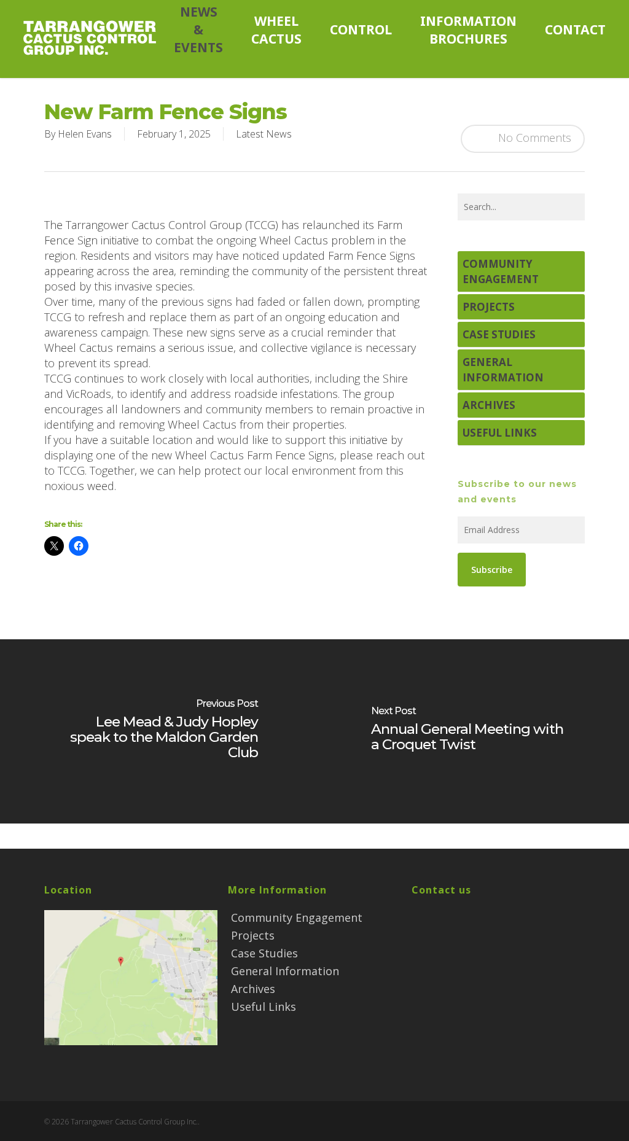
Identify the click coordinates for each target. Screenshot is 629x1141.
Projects (489, 307)
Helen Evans (85, 134)
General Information (503, 369)
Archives (489, 405)
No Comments (533, 137)
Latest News (264, 134)
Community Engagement (501, 271)
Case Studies (499, 334)
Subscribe (491, 569)
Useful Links (500, 433)
